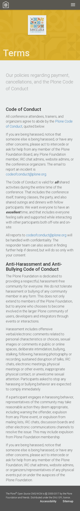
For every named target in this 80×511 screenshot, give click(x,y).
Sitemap (68, 501)
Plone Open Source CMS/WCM (26, 493)
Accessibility (48, 501)
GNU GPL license (61, 497)
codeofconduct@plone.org (26, 174)
